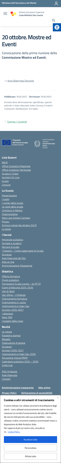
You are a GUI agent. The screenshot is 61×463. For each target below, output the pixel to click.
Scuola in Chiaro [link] (10, 173)
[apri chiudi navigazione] (5, 14)
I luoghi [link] (5, 199)
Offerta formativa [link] (11, 276)
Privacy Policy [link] (9, 393)
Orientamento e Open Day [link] (15, 306)
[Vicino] (58, 398)
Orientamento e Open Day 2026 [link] (19, 354)
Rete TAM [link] (7, 317)
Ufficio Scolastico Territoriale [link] (16, 170)
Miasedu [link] (6, 339)
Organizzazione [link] (10, 214)
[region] (30, 429)
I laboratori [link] (7, 313)
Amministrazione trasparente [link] (18, 387)
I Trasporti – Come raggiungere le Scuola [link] (22, 251)
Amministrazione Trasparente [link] (17, 265)
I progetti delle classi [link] (12, 321)
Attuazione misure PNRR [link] (15, 358)
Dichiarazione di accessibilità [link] (36, 393)
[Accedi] (56, 4)
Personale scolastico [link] (12, 239)
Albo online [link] (44, 387)
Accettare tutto (30, 439)
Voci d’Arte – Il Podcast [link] (14, 295)
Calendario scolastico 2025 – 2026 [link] (20, 361)
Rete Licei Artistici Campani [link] (16, 218)
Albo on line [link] (8, 262)
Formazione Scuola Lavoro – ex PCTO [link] (21, 284)
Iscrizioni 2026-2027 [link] (13, 310)
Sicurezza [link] (7, 254)
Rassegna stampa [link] (11, 335)
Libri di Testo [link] (8, 291)
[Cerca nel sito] (53, 21)
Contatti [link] (6, 379)
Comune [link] (6, 185)
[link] (57, 27)
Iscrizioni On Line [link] (10, 177)
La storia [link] (6, 229)
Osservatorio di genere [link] (13, 343)
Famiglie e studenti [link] (11, 243)
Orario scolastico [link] (10, 280)
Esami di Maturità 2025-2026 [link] (17, 287)
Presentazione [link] (9, 195)
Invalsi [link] (5, 181)
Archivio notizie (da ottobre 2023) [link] (19, 225)
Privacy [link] (5, 221)
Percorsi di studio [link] (10, 247)
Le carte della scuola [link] (12, 207)
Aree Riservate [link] (9, 375)
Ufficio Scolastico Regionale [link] (16, 166)
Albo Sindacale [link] (9, 371)
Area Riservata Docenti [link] (20, 80)
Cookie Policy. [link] (14, 431)
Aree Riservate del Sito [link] (14, 258)
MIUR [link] (5, 162)
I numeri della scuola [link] (12, 203)
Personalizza (30, 448)
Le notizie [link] (7, 332)
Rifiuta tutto (30, 456)
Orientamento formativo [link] (14, 299)
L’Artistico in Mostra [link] (12, 210)
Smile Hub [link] (7, 365)
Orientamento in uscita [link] (14, 302)
